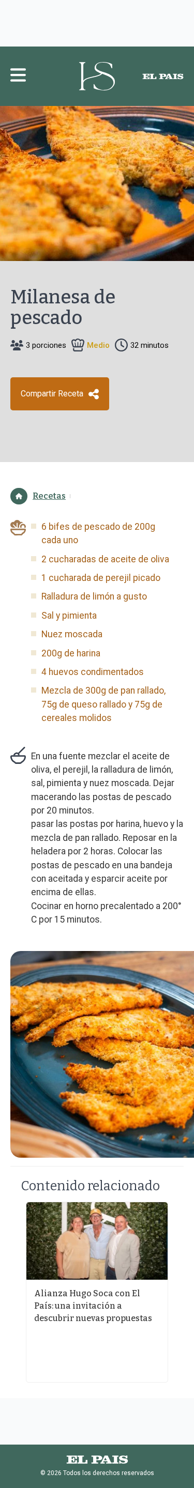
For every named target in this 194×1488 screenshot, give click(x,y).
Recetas (49, 496)
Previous (13, 1292)
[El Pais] (163, 76)
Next (181, 1292)
